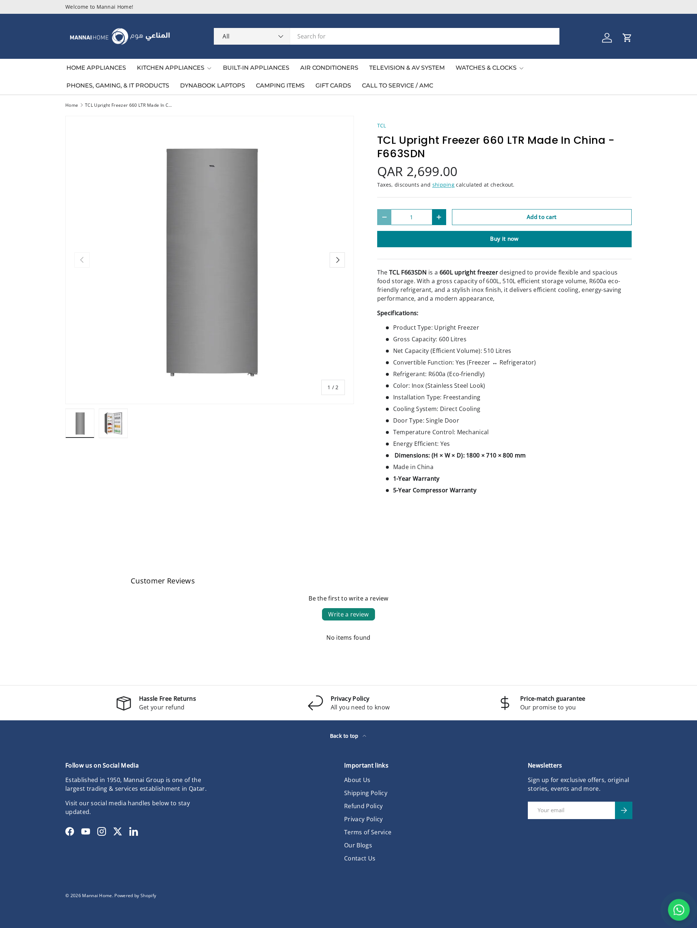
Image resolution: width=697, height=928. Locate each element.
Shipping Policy (365, 793)
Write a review (348, 614)
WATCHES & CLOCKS (486, 67)
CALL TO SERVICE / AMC (397, 85)
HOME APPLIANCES (96, 67)
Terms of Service (367, 832)
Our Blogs (358, 845)
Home (71, 105)
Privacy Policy (363, 819)
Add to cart (542, 216)
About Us (357, 780)
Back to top (345, 735)
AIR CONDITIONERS (329, 67)
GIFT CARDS (333, 85)
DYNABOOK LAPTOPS (212, 85)
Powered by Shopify (135, 895)
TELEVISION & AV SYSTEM (407, 67)
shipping (443, 184)
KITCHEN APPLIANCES (170, 67)
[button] (627, 38)
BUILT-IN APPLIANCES (256, 67)
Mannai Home (97, 895)
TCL (381, 125)
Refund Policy (363, 806)
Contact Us (359, 858)
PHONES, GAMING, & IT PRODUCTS (117, 85)
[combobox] (386, 36)
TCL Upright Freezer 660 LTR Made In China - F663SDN (128, 105)
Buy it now (504, 238)
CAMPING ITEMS (280, 85)
